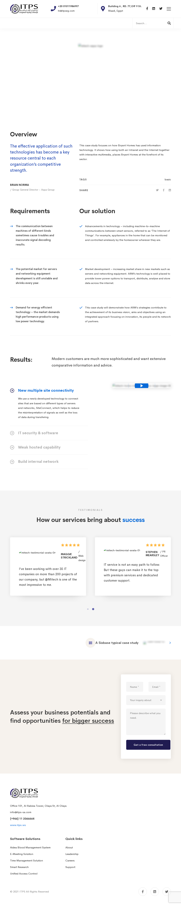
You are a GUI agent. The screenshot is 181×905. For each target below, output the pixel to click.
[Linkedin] (153, 8)
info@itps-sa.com (20, 812)
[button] (88, 609)
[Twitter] (160, 8)
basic (168, 179)
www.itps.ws (18, 825)
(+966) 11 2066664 (22, 818)
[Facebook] (147, 8)
